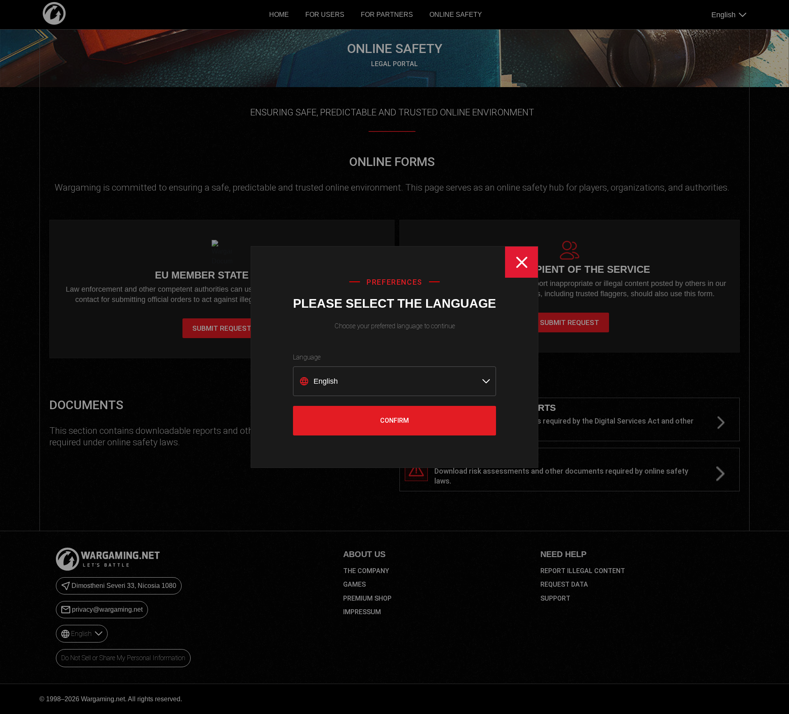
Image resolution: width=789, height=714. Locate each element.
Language (307, 357)
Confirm (394, 420)
